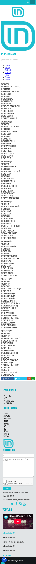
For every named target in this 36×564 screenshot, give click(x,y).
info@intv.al (9, 499)
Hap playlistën (7, 555)
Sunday (7, 79)
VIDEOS (6, 436)
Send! (7, 488)
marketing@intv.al (17, 499)
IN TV (5, 398)
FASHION (7, 426)
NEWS (6, 413)
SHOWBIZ (7, 416)
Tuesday (7, 67)
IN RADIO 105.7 (9, 400)
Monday (7, 65)
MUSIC (6, 421)
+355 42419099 (10, 496)
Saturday (7, 77)
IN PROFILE (7, 395)
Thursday (8, 72)
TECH (5, 428)
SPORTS (6, 433)
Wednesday (8, 70)
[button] (4, 560)
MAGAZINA (7, 418)
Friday (7, 75)
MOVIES (6, 423)
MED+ (6, 431)
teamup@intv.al (26, 499)
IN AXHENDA (8, 403)
